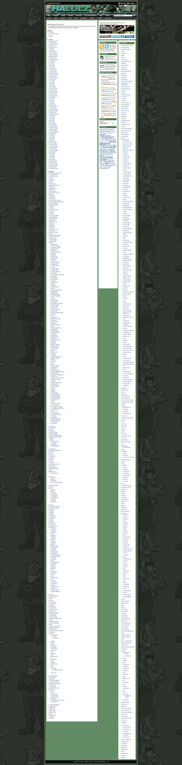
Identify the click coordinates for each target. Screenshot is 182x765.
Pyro (102, 155)
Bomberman (54, 256)
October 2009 (52, 130)
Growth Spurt (52, 428)
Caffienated (52, 199)
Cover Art (51, 214)
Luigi (101, 147)
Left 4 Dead (54, 329)
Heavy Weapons (53, 434)
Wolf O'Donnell (105, 167)
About (107, 15)
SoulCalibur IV (55, 384)
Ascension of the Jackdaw (108, 94)
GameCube (54, 648)
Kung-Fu (51, 459)
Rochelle (106, 156)
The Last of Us (55, 405)
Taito (52, 579)
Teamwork (52, 679)
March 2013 (52, 68)
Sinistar (53, 381)
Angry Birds (54, 244)
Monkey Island (55, 346)
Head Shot (52, 431)
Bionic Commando (56, 252)
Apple (52, 641)
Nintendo (53, 567)
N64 (52, 651)
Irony (50, 453)
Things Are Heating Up (55, 683)
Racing (51, 594)
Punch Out (54, 368)
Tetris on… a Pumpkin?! (107, 75)
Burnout (53, 259)
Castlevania (54, 264)
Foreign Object (53, 240)
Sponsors (53, 502)
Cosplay (51, 212)
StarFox (53, 391)
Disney (53, 479)
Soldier (103, 159)
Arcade (53, 642)
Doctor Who (54, 694)
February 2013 (53, 70)
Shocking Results (53, 612)
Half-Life (53, 314)
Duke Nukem (54, 291)
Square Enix (54, 577)
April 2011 (52, 103)
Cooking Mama (55, 268)
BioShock (53, 253)
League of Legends (56, 328)
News (76, 18)
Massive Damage (53, 468)
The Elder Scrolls (55, 403)
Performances (53, 517)
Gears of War (54, 306)
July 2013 (51, 62)
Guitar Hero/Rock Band (57, 312)
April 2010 (52, 121)
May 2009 (52, 138)
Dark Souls (54, 276)
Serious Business (53, 609)
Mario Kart (54, 334)
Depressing (52, 220)
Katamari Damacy (55, 318)
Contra (53, 267)
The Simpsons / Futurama (57, 700)
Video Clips (108, 18)
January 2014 (52, 53)
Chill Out (51, 206)
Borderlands (54, 258)
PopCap (53, 568)
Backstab (51, 186)
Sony (52, 576)
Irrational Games (55, 556)
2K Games (54, 529)
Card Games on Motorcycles (56, 202)
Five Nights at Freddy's (57, 303)
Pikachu (112, 149)
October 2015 (52, 42)
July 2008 (51, 153)
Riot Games (54, 571)
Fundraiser (54, 496)
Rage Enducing (53, 595)
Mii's (50, 470)
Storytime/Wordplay (54, 627)
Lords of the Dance (54, 464)
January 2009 (52, 144)
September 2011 (53, 96)
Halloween (54, 444)
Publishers (83, 18)
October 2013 (52, 58)
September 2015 (53, 44)
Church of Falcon (53, 209)
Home (48, 15)
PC (52, 658)
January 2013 (52, 71)
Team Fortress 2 (55, 399)
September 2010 (53, 114)
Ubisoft (53, 588)
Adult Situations (53, 174)
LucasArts (53, 559)
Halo (52, 315)
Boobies (51, 194)
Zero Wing (54, 423)
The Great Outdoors (54, 680)
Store (63, 15)
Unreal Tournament (56, 414)
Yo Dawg (51, 716)
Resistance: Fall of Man (57, 375)
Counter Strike (55, 270)
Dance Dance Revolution (57, 274)
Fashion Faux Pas (54, 236)
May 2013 (52, 65)
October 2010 (52, 112)
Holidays (62, 18)
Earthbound (54, 293)
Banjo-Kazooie (55, 249)
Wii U (52, 667)
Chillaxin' (51, 208)
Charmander (113, 131)
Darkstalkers (54, 277)
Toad (115, 163)
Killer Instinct (54, 321)
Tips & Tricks (52, 686)
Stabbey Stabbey (53, 621)
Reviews (53, 500)
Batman (53, 477)
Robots (51, 600)
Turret (101, 165)
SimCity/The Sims (55, 379)
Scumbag (51, 605)
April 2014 (52, 50)
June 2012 (52, 82)
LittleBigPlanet (55, 331)
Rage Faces (52, 597)
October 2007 (52, 167)
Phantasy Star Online (56, 356)
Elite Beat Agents (55, 294)
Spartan (102, 163)
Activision (53, 532)
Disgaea (53, 285)
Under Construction (54, 704)
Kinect (54, 636)
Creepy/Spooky (53, 217)
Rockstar (53, 573)
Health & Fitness (53, 432)
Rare (52, 570)
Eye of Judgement (56, 296)
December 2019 (53, 41)
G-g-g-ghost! (52, 241)
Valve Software (55, 589)
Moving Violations (54, 485)
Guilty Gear (54, 311)
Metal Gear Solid (55, 340)
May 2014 (52, 48)
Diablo (53, 284)
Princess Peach (105, 152)
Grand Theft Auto (55, 309)
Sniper (109, 157)
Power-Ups (52, 524)
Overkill (51, 512)
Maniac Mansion (55, 332)
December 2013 (53, 55)
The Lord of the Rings (56, 482)
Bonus (53, 491)
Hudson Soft (54, 552)
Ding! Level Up (53, 221)
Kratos (110, 145)
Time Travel (52, 685)
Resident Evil (54, 373)
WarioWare (54, 417)
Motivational (52, 471)
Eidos (52, 544)
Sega (52, 574)
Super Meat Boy (55, 396)
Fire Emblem (54, 302)
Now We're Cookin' (54, 508)
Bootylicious (52, 196)
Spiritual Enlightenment (55, 618)
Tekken (53, 400)
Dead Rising (54, 279)
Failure (51, 233)
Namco (53, 565)
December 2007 (53, 164)
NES (52, 654)
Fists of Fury (52, 238)
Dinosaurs (52, 223)
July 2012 (51, 80)
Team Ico (53, 580)
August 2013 (52, 61)
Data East (53, 542)
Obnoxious (52, 509)
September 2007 (53, 168)
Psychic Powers (53, 526)
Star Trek (53, 698)
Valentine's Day (55, 446)
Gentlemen (52, 426)
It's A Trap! (52, 455)
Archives (79, 15)
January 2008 (52, 162)
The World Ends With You (57, 408)
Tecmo (53, 585)
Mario (106, 147)
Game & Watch (55, 305)
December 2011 (53, 91)
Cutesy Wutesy (53, 218)
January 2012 (52, 89)
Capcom (53, 541)
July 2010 (51, 117)
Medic (113, 147)
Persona (53, 355)
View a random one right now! (107, 69)
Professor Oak (108, 154)
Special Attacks (53, 617)
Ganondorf (107, 140)
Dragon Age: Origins (56, 290)
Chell (101, 133)
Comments (132, 3)
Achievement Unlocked (55, 173)
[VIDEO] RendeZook (106, 102)
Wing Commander (56, 419)
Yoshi (108, 168)
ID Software (54, 553)
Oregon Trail (54, 352)
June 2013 (52, 64)
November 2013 (53, 56)
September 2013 (53, 59)
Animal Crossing (55, 246)
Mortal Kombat (55, 347)
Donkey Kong (54, 287)
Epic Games (54, 547)
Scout (103, 157)
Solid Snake (110, 160)
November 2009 (53, 129)
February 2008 (53, 161)
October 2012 (52, 76)
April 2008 (52, 158)
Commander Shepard (107, 132)
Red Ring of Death (58, 670)
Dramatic (51, 227)
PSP (52, 661)
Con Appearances (90, 15)
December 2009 (53, 127)
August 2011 (52, 97)
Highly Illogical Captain (55, 437)
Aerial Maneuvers (53, 176)
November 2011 (53, 92)
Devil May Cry (54, 282)
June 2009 (52, 136)
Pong (52, 362)
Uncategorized (55, 412)
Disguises (52, 224)
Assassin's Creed (55, 247)
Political (51, 521)
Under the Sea (53, 706)
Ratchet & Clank (55, 370)
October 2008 (52, 149)
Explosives (52, 230)
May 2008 (52, 156)
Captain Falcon (105, 131)
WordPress (103, 761)
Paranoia (51, 514)
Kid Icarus (53, 320)
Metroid (53, 341)
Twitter (109, 51)
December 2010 (53, 109)
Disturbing (52, 226)
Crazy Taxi (54, 273)
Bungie (53, 539)
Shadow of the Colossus (57, 378)
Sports (51, 620)
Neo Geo (53, 653)
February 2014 (53, 52)
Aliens (51, 177)
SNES (52, 662)
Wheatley (105, 167)
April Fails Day (55, 441)
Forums (70, 15)
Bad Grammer (53, 188)
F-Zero (53, 297)
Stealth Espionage (54, 623)
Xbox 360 (53, 668)
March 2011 (52, 105)
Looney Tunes (55, 695)
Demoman (105, 136)
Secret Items (52, 606)
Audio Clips (52, 183)
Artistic (49, 18)
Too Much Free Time (54, 688)
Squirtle (111, 163)
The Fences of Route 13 (107, 98)
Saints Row (54, 376)
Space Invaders (55, 385)
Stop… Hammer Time (54, 626)
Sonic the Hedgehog (56, 382)
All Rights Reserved (89, 761)
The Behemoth (55, 586)
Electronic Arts (55, 545)
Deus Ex (53, 280)
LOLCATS (52, 462)
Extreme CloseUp (53, 232)
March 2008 (52, 159)
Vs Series (53, 415)
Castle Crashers (55, 262)
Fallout (53, 299)
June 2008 (52, 155)
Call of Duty (54, 261)
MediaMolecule (55, 562)
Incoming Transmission (55, 450)
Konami (53, 558)
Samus (111, 156)
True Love (52, 689)
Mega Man (54, 338)
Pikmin (53, 359)
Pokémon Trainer (107, 151)
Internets (51, 452)
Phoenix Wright (55, 358)
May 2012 (52, 83)
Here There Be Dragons (55, 435)
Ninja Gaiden (54, 349)
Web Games (54, 664)
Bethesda (53, 535)
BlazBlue (53, 255)
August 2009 (52, 133)
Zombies (51, 718)
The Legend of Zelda (56, 406)
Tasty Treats (52, 677)
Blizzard (53, 538)
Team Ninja (54, 583)
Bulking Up (52, 197)
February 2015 (53, 47)
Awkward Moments (54, 185)
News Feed (123, 3)
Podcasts (53, 499)
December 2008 (53, 146)
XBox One (53, 673)
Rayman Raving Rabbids (57, 371)
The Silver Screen (54, 682)
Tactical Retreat (53, 676)
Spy (107, 163)
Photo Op (51, 518)
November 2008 (53, 147)
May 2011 (51, 102)
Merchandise (54, 497)
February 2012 (53, 88)
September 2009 (53, 132)
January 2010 (52, 126)
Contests (53, 492)
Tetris (52, 402)
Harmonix (53, 550)
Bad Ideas (52, 189)
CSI (52, 692)
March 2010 (52, 123)
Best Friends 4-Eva (54, 193)
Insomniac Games (56, 555)
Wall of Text (52, 710)
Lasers (51, 461)
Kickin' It (51, 458)
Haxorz (51, 429)
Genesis (53, 650)
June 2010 (52, 118)
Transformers (54, 701)
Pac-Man (53, 353)
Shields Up (52, 611)
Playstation (54, 659)
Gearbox (53, 549)
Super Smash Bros (56, 397)
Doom (52, 288)
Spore (52, 388)
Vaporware (52, 707)
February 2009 (53, 143)
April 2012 (52, 85)
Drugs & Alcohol (53, 229)
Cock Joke (52, 211)
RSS (104, 51)
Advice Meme (54, 473)
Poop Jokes (52, 523)
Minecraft (53, 343)
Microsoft (53, 564)
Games (56, 18)
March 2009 (52, 141)
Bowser (111, 129)
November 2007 (53, 165)
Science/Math (52, 603)
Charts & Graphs (53, 203)
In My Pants (52, 449)
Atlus (52, 533)
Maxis (52, 561)
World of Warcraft (55, 420)
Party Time (52, 515)
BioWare (53, 536)
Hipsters (51, 438)
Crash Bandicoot (55, 271)
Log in (107, 761)
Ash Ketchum (104, 129)
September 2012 (53, 77)
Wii (52, 665)
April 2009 (52, 140)
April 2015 (52, 45)
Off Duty (51, 511)
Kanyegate (52, 456)
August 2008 (52, 152)
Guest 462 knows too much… (108, 109)
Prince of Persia (55, 365)
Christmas (53, 443)
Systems (91, 18)
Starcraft (53, 390)
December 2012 (53, 73)
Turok (52, 411)
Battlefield (53, 250)
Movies (70, 18)
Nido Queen (104, 79)
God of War (54, 308)
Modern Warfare (55, 344)
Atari (52, 644)
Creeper (103, 134)
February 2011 (53, 106)
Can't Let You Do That (55, 200)
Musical (51, 486)
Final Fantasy (54, 300)
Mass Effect (54, 335)
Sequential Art (53, 608)
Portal (52, 364)
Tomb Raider (54, 409)
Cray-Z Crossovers (54, 215)
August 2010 (52, 115)
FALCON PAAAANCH (54, 235)
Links (101, 15)
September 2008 (53, 150)
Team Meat (54, 582)
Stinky (51, 624)
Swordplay (52, 632)
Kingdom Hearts (55, 324)
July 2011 (51, 99)
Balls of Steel (52, 191)
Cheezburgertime (53, 205)
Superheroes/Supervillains (56, 630)
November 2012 (53, 74)
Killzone (53, 323)
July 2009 (51, 135)
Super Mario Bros (55, 394)
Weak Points (52, 712)
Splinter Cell (54, 387)
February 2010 (53, 124)
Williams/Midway (55, 591)
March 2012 (52, 86)
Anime (51, 180)
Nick (107, 149)
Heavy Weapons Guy (108, 143)
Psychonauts (54, 367)
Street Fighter (54, 393)
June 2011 (52, 100)
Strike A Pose (52, 629)
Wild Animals (52, 715)
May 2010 (52, 120)
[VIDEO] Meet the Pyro (107, 106)
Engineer (107, 137)
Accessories (54, 635)
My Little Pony (54, 697)
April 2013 (52, 67)
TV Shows (99, 18)
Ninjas (51, 505)
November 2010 (53, 111)
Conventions (54, 494)
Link (114, 145)
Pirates (51, 520)
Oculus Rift (56, 638)
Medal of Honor (55, 337)
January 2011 (52, 108)
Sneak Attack (52, 615)
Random (55, 15)
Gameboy (53, 647)
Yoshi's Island (54, 422)
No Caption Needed (54, 506)
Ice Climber (54, 317)
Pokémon (53, 361)
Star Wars (53, 480)
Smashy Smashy (53, 614)
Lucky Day (52, 465)
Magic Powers (53, 467)
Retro (50, 598)
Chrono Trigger (55, 265)
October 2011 (52, 94)
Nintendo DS (54, 656)
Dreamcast (54, 645)
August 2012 (52, 79)
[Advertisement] (108, 199)
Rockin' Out (52, 602)
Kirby (52, 326)
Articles (53, 489)
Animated (51, 179)
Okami (53, 350)
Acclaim (53, 530)
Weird (50, 713)
